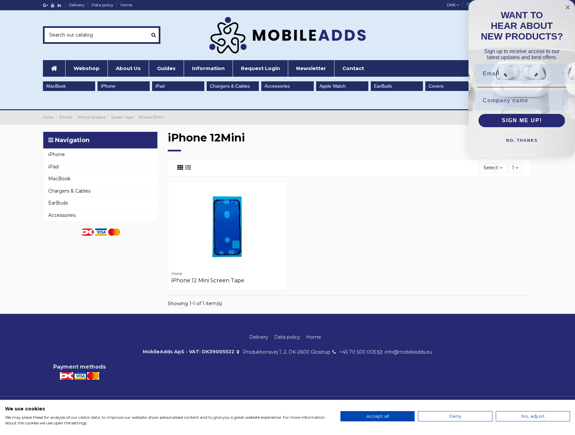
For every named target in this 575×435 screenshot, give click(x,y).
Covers (436, 86)
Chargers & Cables (230, 86)
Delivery (77, 4)
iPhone (108, 86)
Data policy (103, 4)
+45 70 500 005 (357, 352)
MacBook (56, 86)
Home (126, 4)
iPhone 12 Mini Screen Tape (207, 280)
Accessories (277, 86)
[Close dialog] (568, 7)
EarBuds (383, 86)
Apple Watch (332, 86)
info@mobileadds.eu (408, 352)
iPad (160, 86)
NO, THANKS (522, 140)
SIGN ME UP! (522, 120)
